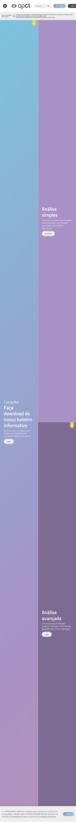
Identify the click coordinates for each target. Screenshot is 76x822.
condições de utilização (35, 811)
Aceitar (68, 814)
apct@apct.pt (41, 16)
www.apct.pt (52, 814)
